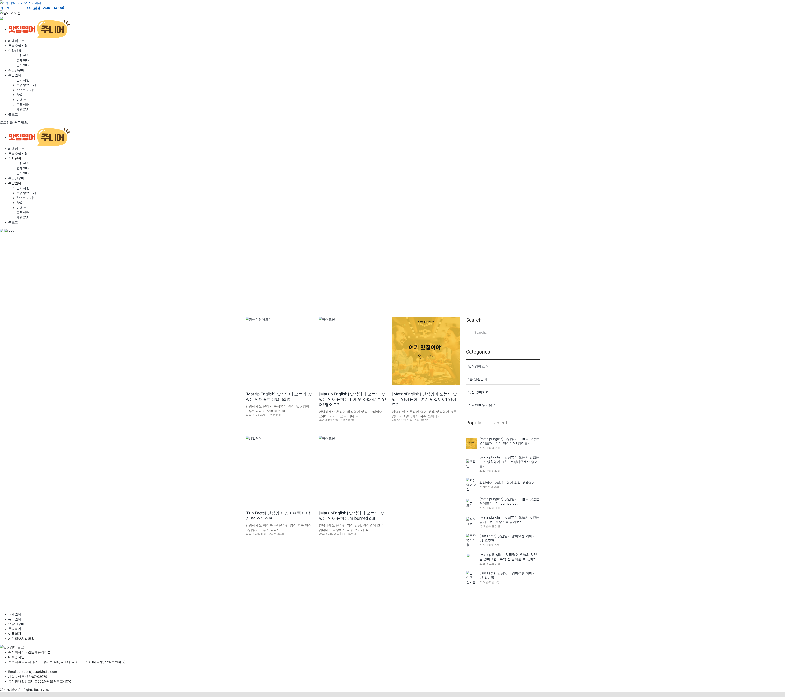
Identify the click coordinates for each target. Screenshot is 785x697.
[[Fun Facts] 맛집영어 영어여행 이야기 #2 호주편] (471, 540)
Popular (474, 423)
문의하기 (14, 629)
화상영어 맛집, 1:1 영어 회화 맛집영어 (507, 482)
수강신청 (14, 50)
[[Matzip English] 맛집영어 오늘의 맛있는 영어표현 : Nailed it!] (279, 351)
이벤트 (21, 100)
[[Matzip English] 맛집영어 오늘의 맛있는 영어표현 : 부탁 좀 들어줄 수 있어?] (471, 559)
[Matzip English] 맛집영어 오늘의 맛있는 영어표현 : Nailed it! (279, 396)
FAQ (19, 95)
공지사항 (22, 80)
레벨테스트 (16, 41)
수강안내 (14, 75)
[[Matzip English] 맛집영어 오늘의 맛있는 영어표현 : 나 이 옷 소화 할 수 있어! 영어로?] (353, 351)
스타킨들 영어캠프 (481, 405)
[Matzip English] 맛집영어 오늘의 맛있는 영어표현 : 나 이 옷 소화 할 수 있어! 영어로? (352, 399)
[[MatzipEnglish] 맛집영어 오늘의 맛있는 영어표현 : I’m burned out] (353, 470)
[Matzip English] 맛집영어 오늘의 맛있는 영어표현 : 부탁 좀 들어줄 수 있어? (508, 556)
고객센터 (22, 104)
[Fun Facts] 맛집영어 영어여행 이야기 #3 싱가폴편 (507, 575)
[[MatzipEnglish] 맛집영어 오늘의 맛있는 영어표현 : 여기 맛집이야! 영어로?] (426, 351)
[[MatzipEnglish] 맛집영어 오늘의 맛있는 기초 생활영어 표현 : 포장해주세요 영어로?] (471, 464)
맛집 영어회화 (276, 533)
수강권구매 (16, 70)
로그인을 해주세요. (14, 122)
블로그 (13, 114)
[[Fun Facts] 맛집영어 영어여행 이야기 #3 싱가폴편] (471, 577)
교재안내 (22, 60)
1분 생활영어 (275, 414)
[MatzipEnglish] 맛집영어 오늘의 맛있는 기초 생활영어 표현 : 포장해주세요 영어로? (509, 461)
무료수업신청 (18, 46)
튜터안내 (22, 65)
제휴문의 (22, 109)
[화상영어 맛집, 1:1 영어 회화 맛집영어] (471, 485)
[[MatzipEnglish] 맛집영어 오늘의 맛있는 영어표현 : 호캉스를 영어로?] (471, 522)
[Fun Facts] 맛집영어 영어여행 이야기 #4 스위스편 (278, 515)
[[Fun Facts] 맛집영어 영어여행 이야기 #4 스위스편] (279, 470)
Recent (499, 423)
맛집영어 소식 (478, 366)
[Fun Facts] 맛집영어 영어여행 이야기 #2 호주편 (507, 538)
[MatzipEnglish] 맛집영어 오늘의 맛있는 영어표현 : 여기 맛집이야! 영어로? (424, 399)
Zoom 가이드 (26, 90)
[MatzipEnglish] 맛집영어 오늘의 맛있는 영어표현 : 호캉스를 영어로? (509, 519)
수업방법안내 (26, 85)
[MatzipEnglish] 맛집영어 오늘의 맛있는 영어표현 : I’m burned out (351, 515)
